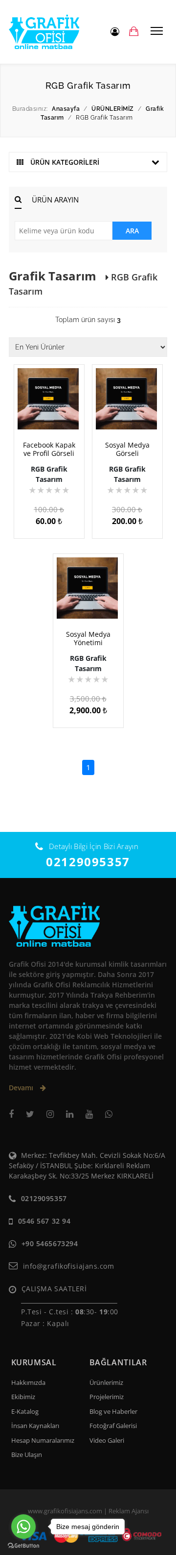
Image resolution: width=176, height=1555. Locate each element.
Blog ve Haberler (113, 1411)
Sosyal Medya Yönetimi (88, 638)
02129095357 (88, 861)
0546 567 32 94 (44, 1221)
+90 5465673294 (50, 1243)
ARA (132, 230)
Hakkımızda (28, 1382)
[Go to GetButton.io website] (23, 1545)
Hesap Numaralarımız (42, 1440)
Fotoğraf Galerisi (113, 1425)
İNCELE (52, 416)
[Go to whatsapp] (23, 1526)
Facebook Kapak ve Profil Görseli (49, 449)
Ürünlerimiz (106, 1382)
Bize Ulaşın (26, 1454)
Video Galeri (106, 1440)
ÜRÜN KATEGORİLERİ (63, 162)
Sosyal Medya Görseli (127, 449)
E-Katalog (25, 1411)
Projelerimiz (106, 1396)
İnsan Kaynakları (35, 1425)
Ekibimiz (23, 1396)
